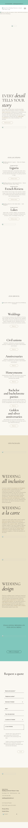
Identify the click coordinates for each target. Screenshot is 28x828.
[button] (10, 814)
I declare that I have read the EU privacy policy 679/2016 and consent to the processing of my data (13, 736)
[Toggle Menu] (25, 8)
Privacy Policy (5, 808)
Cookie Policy (5, 811)
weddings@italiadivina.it (18, 3)
